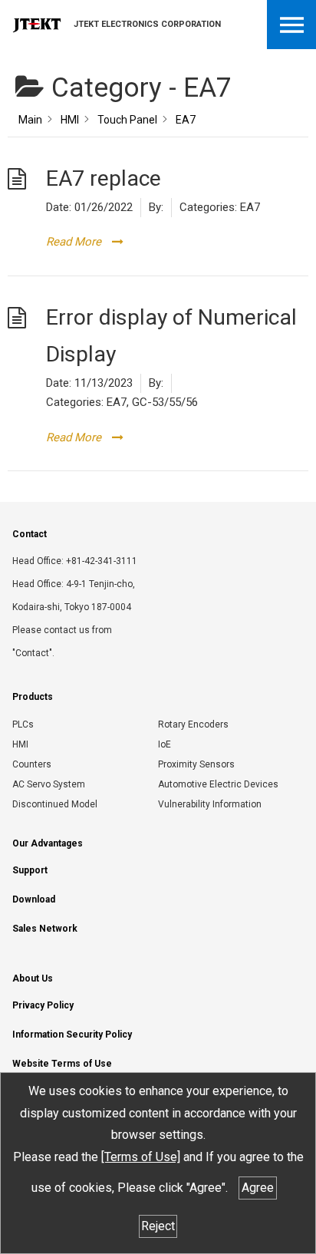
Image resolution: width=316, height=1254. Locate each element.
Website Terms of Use (62, 1063)
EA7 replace (103, 178)
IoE (164, 744)
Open (291, 24)
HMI (20, 744)
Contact (29, 534)
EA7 (250, 207)
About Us (32, 978)
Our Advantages (47, 843)
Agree (258, 1187)
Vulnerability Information (210, 804)
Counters (31, 764)
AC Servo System (48, 784)
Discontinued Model (54, 804)
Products (32, 696)
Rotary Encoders (193, 724)
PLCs (23, 724)
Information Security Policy (72, 1034)
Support (30, 870)
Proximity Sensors (196, 764)
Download (33, 899)
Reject (158, 1226)
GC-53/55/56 (165, 402)
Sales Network (44, 928)
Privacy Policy (43, 1005)
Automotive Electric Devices (218, 784)
